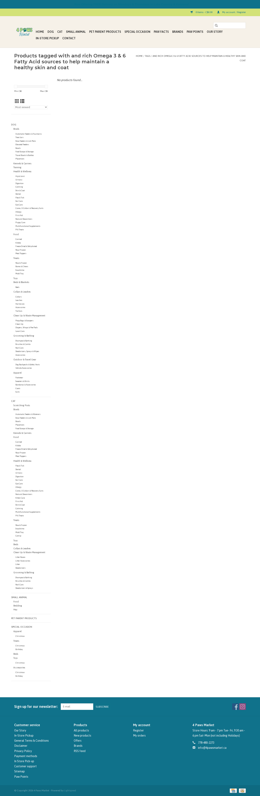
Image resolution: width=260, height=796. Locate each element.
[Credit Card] (232, 790)
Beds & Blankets (21, 282)
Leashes (18, 300)
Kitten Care (20, 498)
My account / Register (234, 12)
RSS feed (80, 751)
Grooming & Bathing (23, 335)
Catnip (18, 536)
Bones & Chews (21, 266)
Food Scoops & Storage (24, 151)
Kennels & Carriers (22, 163)
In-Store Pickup (47, 38)
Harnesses (20, 304)
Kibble (18, 243)
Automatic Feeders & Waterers (28, 414)
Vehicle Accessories (23, 368)
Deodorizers (20, 568)
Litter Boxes (20, 557)
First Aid (19, 215)
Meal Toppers (20, 253)
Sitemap (19, 771)
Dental (18, 194)
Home (40, 31)
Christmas (20, 636)
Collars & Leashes (21, 292)
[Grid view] (17, 101)
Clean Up (19, 324)
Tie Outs (18, 311)
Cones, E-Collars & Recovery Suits (29, 208)
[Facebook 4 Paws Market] (235, 706)
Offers (77, 740)
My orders (139, 735)
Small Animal (76, 31)
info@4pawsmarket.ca (212, 747)
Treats (16, 258)
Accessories (20, 307)
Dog (51, 31)
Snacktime (19, 270)
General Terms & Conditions (31, 740)
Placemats (19, 159)
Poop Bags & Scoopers (24, 320)
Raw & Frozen (21, 263)
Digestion (19, 183)
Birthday (19, 649)
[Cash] (241, 790)
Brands (177, 31)
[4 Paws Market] (24, 32)
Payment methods (25, 756)
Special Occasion (137, 31)
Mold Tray (19, 273)
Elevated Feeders (22, 144)
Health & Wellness (22, 171)
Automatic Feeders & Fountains (28, 134)
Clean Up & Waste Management (29, 315)
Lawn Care (19, 331)
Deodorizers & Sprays (24, 588)
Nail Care (19, 348)
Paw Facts (161, 31)
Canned (18, 239)
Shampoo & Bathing (23, 341)
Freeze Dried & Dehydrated (26, 246)
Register (138, 730)
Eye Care (19, 205)
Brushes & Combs (23, 344)
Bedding (17, 605)
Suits (17, 392)
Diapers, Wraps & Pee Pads (26, 327)
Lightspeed (70, 790)
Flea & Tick (19, 197)
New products (82, 735)
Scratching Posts (21, 405)
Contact (69, 38)
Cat (60, 31)
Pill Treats (19, 229)
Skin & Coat (20, 190)
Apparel (17, 373)
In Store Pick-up (24, 761)
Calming (19, 187)
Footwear (19, 377)
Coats (17, 388)
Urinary (18, 180)
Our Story (215, 31)
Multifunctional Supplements (27, 226)
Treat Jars (19, 137)
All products (81, 730)
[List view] (22, 101)
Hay (15, 609)
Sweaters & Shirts (22, 381)
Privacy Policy (23, 751)
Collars (18, 297)
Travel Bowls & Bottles (24, 155)
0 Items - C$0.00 (204, 12)
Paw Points (195, 31)
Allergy (18, 212)
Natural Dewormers (23, 219)
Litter (17, 564)
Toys (15, 278)
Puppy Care (20, 222)
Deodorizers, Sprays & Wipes (27, 351)
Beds (17, 287)
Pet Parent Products (105, 31)
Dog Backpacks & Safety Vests (27, 364)
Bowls (16, 129)
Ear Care (19, 201)
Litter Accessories (22, 561)
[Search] (216, 25)
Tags (147, 56)
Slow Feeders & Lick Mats (25, 141)
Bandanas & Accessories (25, 385)
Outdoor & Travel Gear (24, 359)
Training (17, 167)
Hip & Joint (20, 176)
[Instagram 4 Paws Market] (242, 706)
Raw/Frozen (20, 250)
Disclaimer (20, 745)
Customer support (25, 766)
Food (16, 234)
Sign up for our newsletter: (36, 706)
